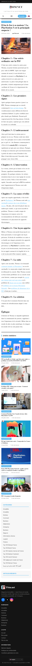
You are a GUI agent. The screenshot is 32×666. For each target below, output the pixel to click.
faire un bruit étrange (16, 108)
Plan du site (4, 640)
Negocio (5, 533)
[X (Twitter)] (7, 599)
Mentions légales (6, 648)
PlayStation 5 (10, 200)
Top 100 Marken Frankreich (11, 554)
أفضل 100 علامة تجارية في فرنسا (12, 566)
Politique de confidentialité (8, 650)
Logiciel (5, 539)
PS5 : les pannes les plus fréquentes (11, 496)
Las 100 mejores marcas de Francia (13, 551)
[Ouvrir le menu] (11, 16)
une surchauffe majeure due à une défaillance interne (15, 203)
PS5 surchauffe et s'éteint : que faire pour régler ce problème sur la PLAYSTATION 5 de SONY (15, 360)
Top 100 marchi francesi (10, 557)
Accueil (3, 633)
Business (5, 521)
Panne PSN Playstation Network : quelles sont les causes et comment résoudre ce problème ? (14, 469)
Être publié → (22, 16)
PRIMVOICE (6, 524)
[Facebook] (3, 599)
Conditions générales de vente (9, 653)
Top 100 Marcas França (10, 563)
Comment (6, 518)
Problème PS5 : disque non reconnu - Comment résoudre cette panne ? (14, 387)
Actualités (6, 509)
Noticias (5, 515)
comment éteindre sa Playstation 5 (12, 266)
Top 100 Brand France (9, 548)
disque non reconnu (16, 283)
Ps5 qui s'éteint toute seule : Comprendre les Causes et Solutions (15, 442)
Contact (3, 638)
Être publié (4, 635)
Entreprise (6, 527)
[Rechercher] (3, 16)
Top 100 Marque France (10, 545)
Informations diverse (9, 536)
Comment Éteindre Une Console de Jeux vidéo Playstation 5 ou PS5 (14, 414)
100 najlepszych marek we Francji (13, 560)
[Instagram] (11, 599)
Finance (5, 542)
